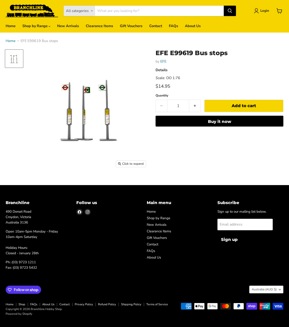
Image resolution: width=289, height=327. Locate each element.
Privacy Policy (84, 304)
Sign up (229, 239)
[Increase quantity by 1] (195, 106)
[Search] (230, 11)
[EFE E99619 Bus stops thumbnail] (14, 59)
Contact (155, 26)
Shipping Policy (131, 304)
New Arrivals (68, 26)
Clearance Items (99, 26)
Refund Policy (107, 304)
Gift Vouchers (131, 26)
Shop (22, 304)
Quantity (162, 95)
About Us (193, 26)
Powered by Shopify (19, 314)
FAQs (173, 26)
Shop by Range (35, 26)
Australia (264, 289)
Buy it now (219, 121)
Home (11, 26)
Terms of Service (157, 304)
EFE (163, 61)
